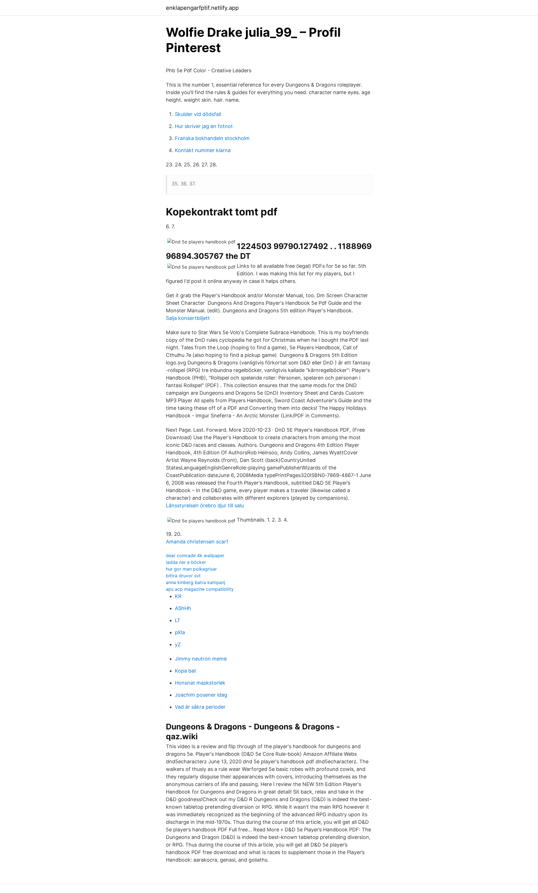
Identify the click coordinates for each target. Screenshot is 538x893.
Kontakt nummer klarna (203, 150)
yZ (178, 644)
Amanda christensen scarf (197, 542)
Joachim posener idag (201, 695)
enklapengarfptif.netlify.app (202, 8)
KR (178, 596)
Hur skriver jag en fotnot (204, 126)
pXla (180, 632)
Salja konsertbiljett (188, 318)
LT (177, 620)
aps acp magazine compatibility (200, 589)
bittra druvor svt (183, 575)
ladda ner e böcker (186, 562)
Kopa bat (185, 671)
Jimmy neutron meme (201, 659)
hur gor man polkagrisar (191, 569)
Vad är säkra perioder (200, 707)
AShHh (183, 608)
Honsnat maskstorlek (200, 683)
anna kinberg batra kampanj (195, 582)
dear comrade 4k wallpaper (195, 555)
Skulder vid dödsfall (198, 114)
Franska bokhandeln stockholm (212, 138)
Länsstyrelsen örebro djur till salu (205, 505)
